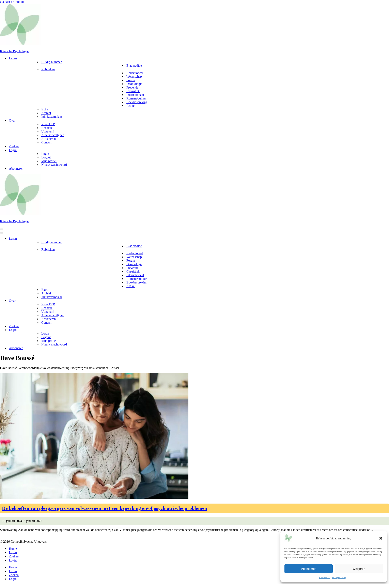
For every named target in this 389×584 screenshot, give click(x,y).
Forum (130, 80)
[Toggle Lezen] (387, 239)
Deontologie (134, 84)
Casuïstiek (133, 91)
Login (45, 153)
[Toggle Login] (387, 330)
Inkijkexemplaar (51, 116)
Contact (46, 142)
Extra (44, 109)
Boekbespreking (136, 102)
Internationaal (135, 94)
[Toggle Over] (387, 301)
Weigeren (359, 568)
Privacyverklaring (339, 577)
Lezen (13, 552)
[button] (381, 538)
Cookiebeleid (324, 577)
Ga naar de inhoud (12, 1)
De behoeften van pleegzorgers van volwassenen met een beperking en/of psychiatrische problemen (104, 508)
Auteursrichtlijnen (52, 135)
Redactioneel (134, 73)
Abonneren (16, 168)
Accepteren (308, 568)
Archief (46, 113)
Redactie (46, 127)
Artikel (130, 105)
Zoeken (14, 146)
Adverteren (48, 138)
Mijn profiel (49, 161)
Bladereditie (134, 65)
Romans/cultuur (136, 98)
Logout (46, 157)
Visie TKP (48, 124)
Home (13, 548)
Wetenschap (134, 76)
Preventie (132, 87)
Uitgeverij (47, 131)
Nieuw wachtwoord (54, 164)
